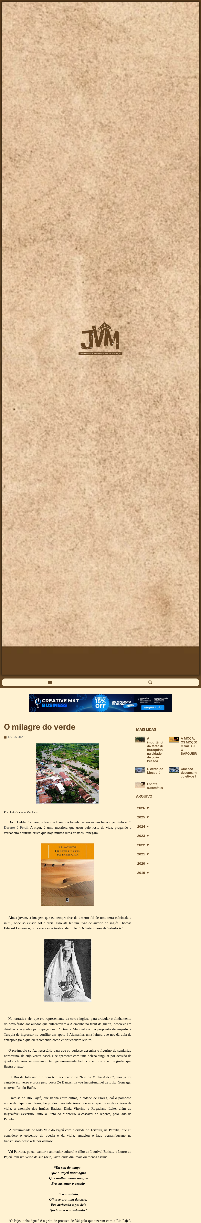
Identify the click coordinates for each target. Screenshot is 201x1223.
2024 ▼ (143, 826)
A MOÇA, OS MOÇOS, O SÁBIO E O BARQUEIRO (190, 745)
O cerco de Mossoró (155, 771)
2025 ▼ (143, 817)
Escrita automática (155, 786)
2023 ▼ (143, 836)
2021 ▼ (143, 854)
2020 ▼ (143, 863)
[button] (50, 682)
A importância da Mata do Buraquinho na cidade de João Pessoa (156, 749)
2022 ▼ (143, 845)
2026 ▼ (143, 808)
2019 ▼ (143, 873)
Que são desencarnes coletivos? (190, 772)
